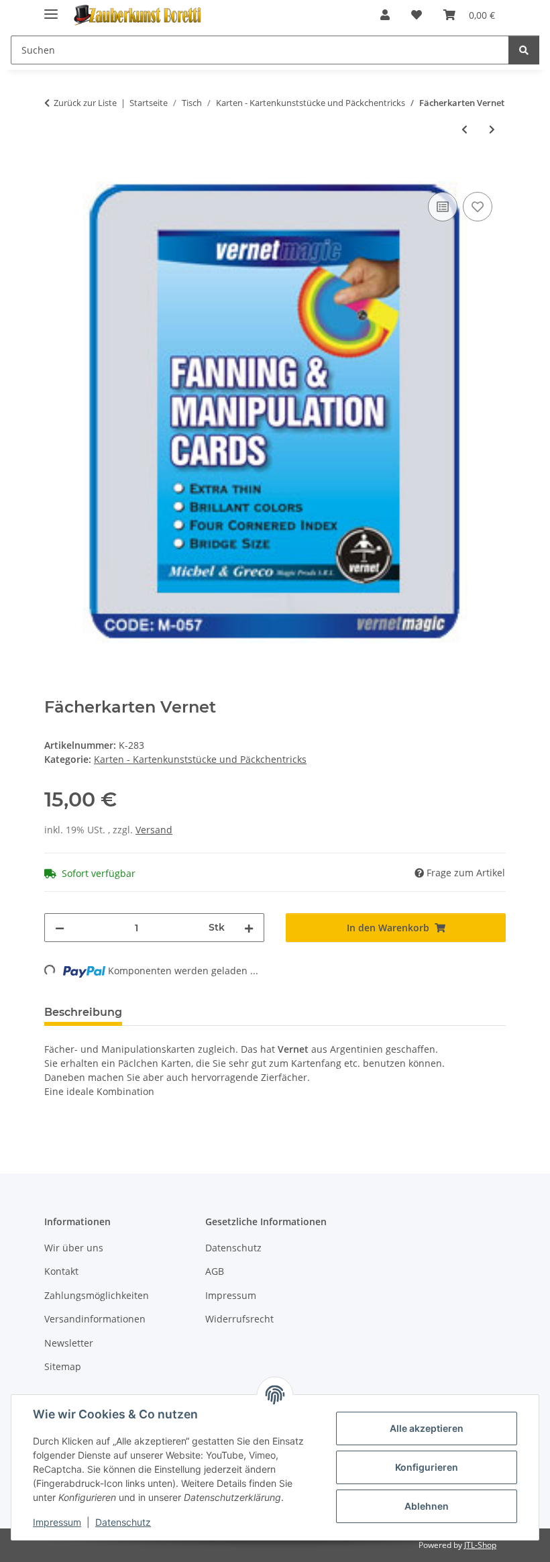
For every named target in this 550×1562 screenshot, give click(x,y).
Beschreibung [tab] (83, 1012)
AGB (214, 1271)
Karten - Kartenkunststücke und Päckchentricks (200, 759)
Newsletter (68, 1343)
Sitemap (62, 1366)
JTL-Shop (480, 1545)
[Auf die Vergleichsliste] (442, 206)
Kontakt (61, 1271)
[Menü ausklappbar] (51, 8)
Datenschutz (123, 1522)
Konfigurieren (426, 1467)
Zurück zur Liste (85, 103)
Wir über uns (73, 1247)
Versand (153, 829)
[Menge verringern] (59, 927)
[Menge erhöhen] (249, 927)
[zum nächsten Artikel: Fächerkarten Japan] (492, 129)
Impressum (57, 1522)
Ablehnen (426, 1506)
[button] (385, 14)
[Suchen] (523, 50)
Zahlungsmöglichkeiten (96, 1295)
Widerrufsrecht (239, 1318)
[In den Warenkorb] (55, 173)
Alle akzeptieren (426, 1428)
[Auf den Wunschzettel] (477, 206)
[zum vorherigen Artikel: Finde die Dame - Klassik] (464, 129)
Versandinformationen (95, 1318)
